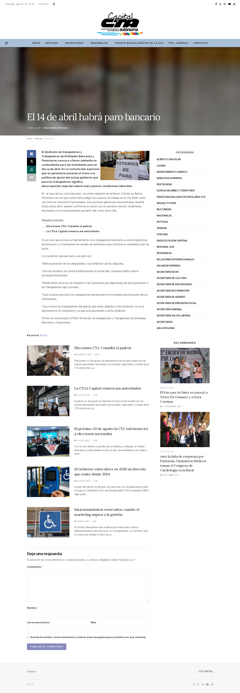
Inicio (36, 42)
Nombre (33, 607)
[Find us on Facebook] (216, 4)
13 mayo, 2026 (82, 521)
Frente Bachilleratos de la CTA (139, 42)
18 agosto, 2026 (83, 355)
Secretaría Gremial (169, 309)
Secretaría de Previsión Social (177, 303)
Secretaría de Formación (173, 290)
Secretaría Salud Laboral (174, 315)
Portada (162, 234)
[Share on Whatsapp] (31, 170)
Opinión (162, 228)
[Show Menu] (6, 43)
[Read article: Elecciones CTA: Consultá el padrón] (48, 360)
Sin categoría (166, 328)
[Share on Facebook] (31, 154)
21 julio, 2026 (82, 440)
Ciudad (161, 165)
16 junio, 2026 (83, 481)
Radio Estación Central (172, 240)
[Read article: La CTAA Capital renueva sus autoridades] (48, 401)
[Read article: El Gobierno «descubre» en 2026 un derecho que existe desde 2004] (48, 482)
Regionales (99, 42)
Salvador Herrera (168, 265)
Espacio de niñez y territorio (176, 190)
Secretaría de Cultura (171, 278)
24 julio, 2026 (82, 395)
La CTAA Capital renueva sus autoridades (72, 231)
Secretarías (74, 42)
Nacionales (51, 128)
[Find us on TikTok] (234, 4)
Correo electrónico (39, 622)
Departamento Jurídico (172, 172)
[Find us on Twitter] (220, 4)
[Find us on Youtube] (229, 4)
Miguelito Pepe (166, 203)
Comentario (35, 566)
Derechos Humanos (169, 178)
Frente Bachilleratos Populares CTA (181, 197)
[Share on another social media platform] (31, 177)
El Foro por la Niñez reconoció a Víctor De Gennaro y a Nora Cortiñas (184, 397)
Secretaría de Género (171, 297)
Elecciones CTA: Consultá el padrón (69, 226)
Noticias (51, 42)
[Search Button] (54, 4)
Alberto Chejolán (169, 159)
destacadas (164, 184)
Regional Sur (165, 247)
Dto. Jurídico (178, 42)
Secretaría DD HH (168, 272)
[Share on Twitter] (31, 162)
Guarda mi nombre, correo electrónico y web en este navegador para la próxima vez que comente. (88, 637)
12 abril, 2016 (34, 128)
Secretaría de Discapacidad (174, 284)
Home (29, 138)
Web (93, 622)
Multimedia (164, 209)
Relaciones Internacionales (175, 259)
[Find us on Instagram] (225, 4)
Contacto (43, 4)
